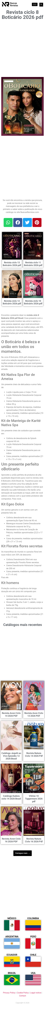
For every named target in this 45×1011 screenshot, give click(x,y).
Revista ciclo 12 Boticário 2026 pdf (12, 302)
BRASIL (12, 973)
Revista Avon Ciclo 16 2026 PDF (11, 840)
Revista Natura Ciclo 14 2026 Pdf (34, 754)
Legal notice (35, 993)
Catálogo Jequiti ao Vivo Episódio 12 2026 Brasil (11, 756)
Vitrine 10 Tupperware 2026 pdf (33, 799)
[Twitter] (27, 222)
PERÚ (33, 936)
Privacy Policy (9, 993)
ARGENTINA (11, 936)
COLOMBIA (33, 918)
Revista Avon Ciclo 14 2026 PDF (11, 714)
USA (33, 973)
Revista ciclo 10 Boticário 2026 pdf (33, 302)
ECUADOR (12, 954)
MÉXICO (12, 918)
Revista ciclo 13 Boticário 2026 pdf (12, 264)
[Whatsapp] (8, 222)
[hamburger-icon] (35, 4)
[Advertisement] (22, 47)
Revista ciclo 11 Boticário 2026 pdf (33, 264)
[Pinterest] (37, 222)
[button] (40, 80)
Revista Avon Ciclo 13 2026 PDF (33, 714)
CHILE (33, 954)
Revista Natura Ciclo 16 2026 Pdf (34, 840)
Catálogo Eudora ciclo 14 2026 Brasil (11, 797)
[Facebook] (17, 222)
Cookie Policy (23, 993)
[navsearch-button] (41, 4)
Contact (22, 996)
